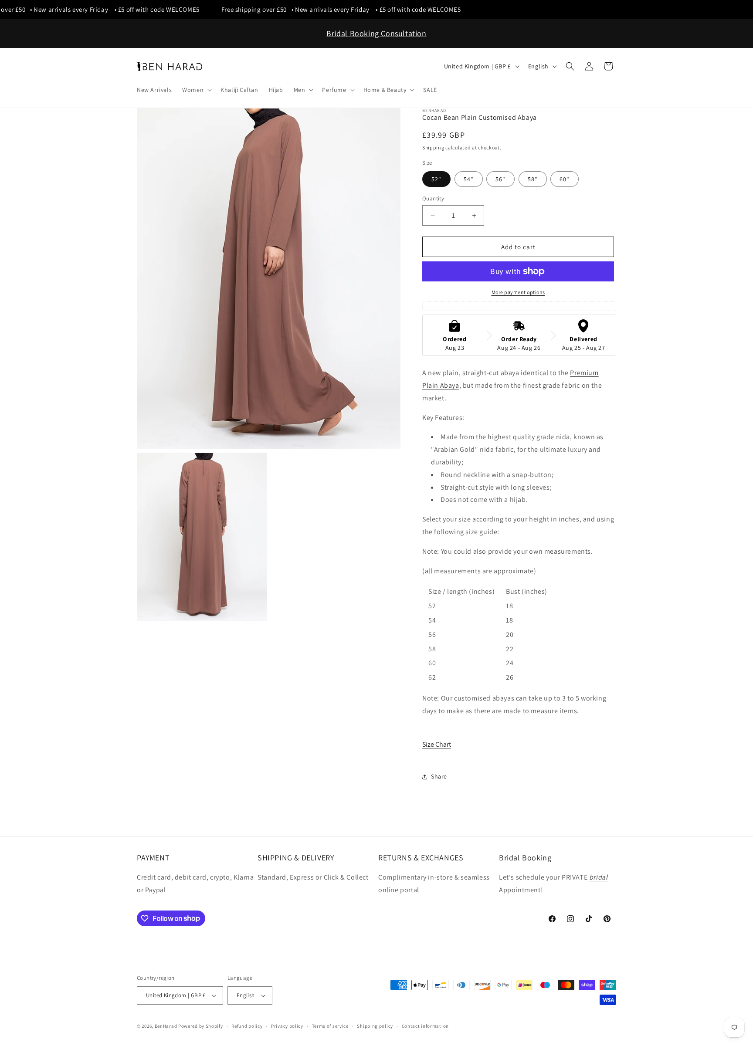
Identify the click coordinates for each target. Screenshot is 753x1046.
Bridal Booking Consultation (376, 33)
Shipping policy (375, 1026)
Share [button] (439, 776)
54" (469, 179)
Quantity (433, 198)
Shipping (433, 147)
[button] (196, 90)
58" (533, 179)
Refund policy (246, 1026)
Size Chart (436, 744)
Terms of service (330, 1026)
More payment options (518, 292)
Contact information (425, 1026)
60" (565, 179)
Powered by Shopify (200, 1026)
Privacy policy (287, 1026)
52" (436, 179)
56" (500, 179)
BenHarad (166, 1026)
